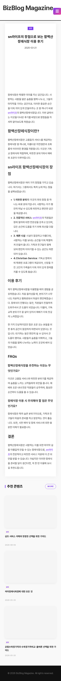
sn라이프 (12, 112)
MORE (51, 486)
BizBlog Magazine (28, 8)
